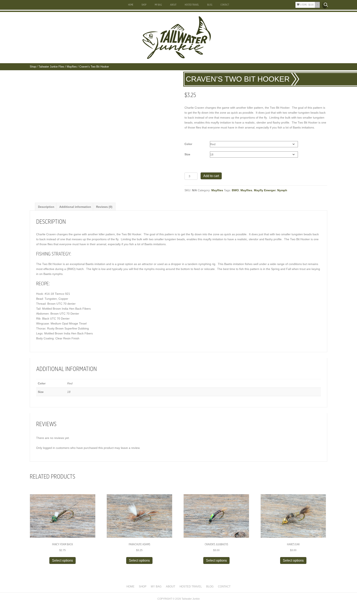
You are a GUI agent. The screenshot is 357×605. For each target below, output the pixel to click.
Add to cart (211, 176)
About (173, 5)
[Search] (324, 4)
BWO (235, 190)
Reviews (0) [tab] (104, 206)
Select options (62, 560)
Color (188, 144)
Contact (224, 5)
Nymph (282, 190)
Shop (144, 5)
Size (187, 154)
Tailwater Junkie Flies (51, 66)
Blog (209, 5)
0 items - (307, 5)
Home (130, 5)
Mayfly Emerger (265, 190)
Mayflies (72, 66)
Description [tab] (46, 206)
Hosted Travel (192, 5)
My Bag (158, 5)
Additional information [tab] (75, 206)
